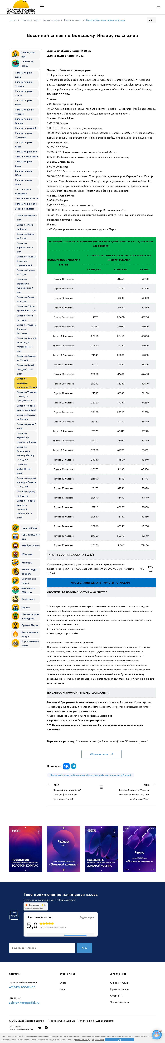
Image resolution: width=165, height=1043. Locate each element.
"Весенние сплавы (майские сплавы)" (97, 741)
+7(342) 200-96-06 (22, 987)
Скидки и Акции (119, 983)
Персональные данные (62, 1021)
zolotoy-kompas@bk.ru (24, 1003)
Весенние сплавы (72, 20)
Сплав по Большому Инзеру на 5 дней (105, 20)
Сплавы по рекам (51, 20)
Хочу (84, 948)
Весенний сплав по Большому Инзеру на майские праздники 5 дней (90, 775)
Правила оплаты (119, 989)
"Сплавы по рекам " (136, 741)
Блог (62, 989)
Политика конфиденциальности (96, 1021)
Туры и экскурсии (29, 20)
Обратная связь (99, 754)
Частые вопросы (119, 1002)
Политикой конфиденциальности (89, 1039)
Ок (119, 1039)
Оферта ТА (116, 995)
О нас (63, 983)
